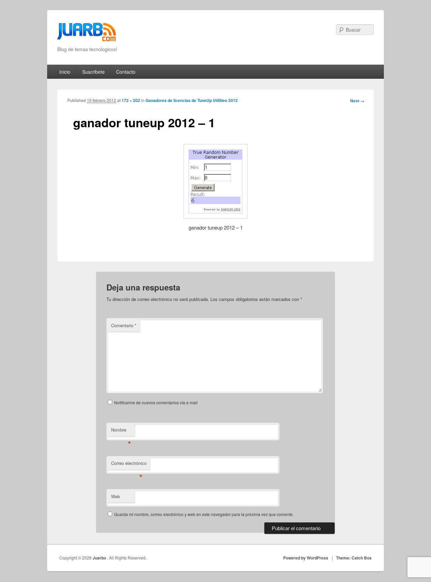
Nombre (121, 431)
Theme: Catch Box (354, 558)
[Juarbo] (86, 34)
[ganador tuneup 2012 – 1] (215, 181)
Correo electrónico (128, 465)
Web (115, 496)
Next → (357, 101)
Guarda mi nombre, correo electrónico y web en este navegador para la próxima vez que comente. (204, 514)
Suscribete (93, 71)
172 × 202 (131, 100)
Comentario (123, 325)
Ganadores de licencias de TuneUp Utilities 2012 (191, 100)
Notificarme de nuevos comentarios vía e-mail (156, 402)
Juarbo (100, 558)
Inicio (64, 71)
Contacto (125, 71)
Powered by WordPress (305, 558)
